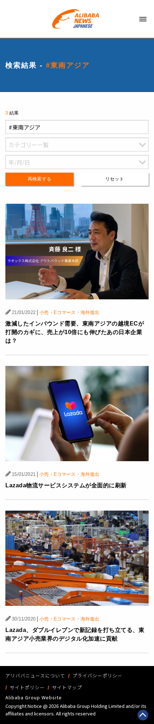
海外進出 (90, 312)
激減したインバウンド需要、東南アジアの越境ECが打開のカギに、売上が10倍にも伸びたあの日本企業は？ (74, 332)
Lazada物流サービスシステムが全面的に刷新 (66, 485)
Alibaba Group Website (33, 697)
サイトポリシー (27, 687)
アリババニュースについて (35, 675)
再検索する (39, 179)
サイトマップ (67, 687)
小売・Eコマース (57, 312)
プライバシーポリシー (97, 675)
